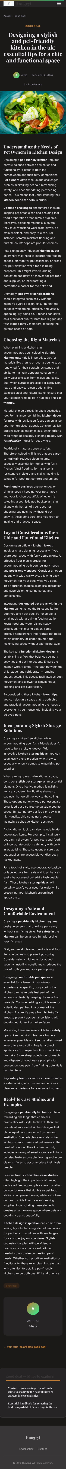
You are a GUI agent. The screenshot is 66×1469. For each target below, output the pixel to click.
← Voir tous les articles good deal (25, 1346)
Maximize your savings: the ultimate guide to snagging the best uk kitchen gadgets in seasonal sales (31, 1391)
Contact (42, 1448)
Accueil (7, 15)
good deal (20, 15)
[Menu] (58, 3)
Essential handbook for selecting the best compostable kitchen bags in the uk (32, 1405)
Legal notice (26, 1448)
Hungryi (23, 3)
